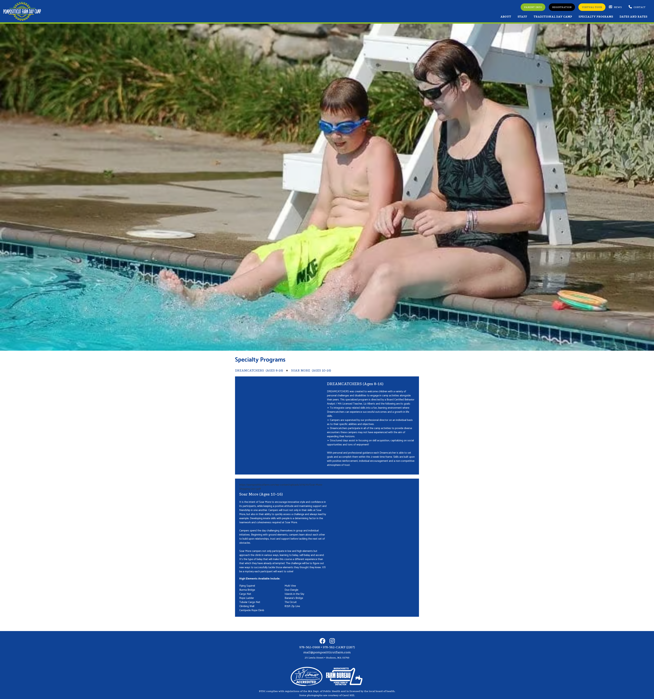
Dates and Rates (633, 16)
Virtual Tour (592, 7)
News (618, 7)
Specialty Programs (596, 16)
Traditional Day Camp (553, 16)
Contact (639, 7)
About (505, 16)
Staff (522, 16)
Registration (562, 7)
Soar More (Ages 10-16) (311, 370)
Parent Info (533, 7)
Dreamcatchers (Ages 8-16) (259, 370)
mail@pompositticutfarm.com (327, 652)
